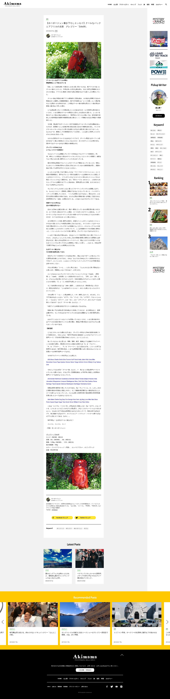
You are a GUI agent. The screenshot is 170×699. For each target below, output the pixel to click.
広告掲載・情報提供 (85, 670)
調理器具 (153, 137)
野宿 (152, 148)
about (48, 686)
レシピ (153, 134)
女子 (152, 151)
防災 (157, 148)
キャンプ (133, 4)
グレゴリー (69, 528)
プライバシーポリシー (74, 686)
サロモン (153, 169)
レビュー (160, 169)
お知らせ (54, 686)
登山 (152, 141)
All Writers (158, 116)
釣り (161, 155)
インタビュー (154, 155)
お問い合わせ (84, 686)
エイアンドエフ (161, 134)
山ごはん (153, 130)
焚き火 (159, 130)
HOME (110, 4)
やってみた (163, 148)
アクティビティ (124, 4)
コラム (86, 528)
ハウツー (153, 159)
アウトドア (159, 144)
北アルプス (158, 141)
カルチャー (159, 4)
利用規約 (65, 686)
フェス (140, 4)
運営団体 (60, 686)
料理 (152, 4)
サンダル (153, 166)
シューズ (160, 166)
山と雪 (116, 4)
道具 (148, 4)
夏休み (159, 159)
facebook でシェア (62, 517)
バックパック (61, 528)
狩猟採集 (160, 137)
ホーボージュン (56, 35)
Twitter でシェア (85, 517)
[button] (150, 97)
